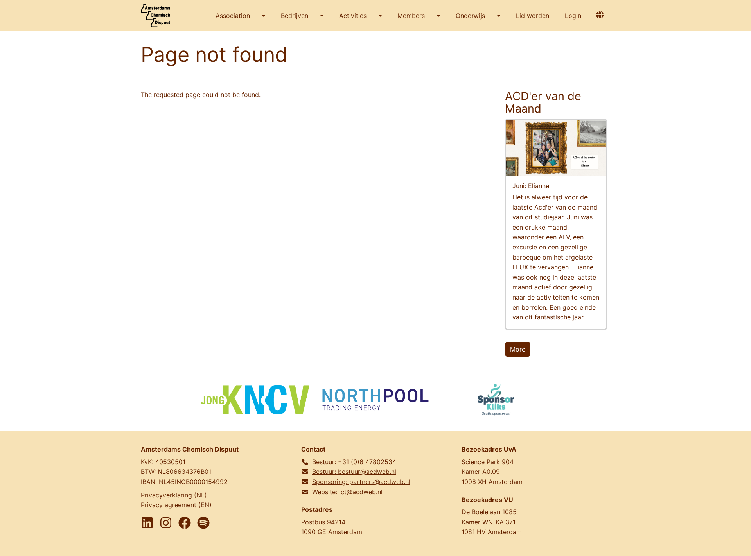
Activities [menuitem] (353, 16)
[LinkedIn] (147, 523)
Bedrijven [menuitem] (294, 16)
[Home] (158, 15)
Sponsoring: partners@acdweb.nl (361, 482)
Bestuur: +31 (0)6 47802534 (354, 462)
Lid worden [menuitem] (532, 16)
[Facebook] (184, 523)
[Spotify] (203, 523)
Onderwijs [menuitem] (470, 16)
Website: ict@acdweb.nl (347, 492)
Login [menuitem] (573, 16)
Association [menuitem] (233, 16)
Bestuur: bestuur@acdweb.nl (354, 471)
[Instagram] (166, 523)
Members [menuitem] (411, 16)
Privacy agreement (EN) (176, 505)
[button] (599, 14)
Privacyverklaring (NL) (174, 495)
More (517, 349)
